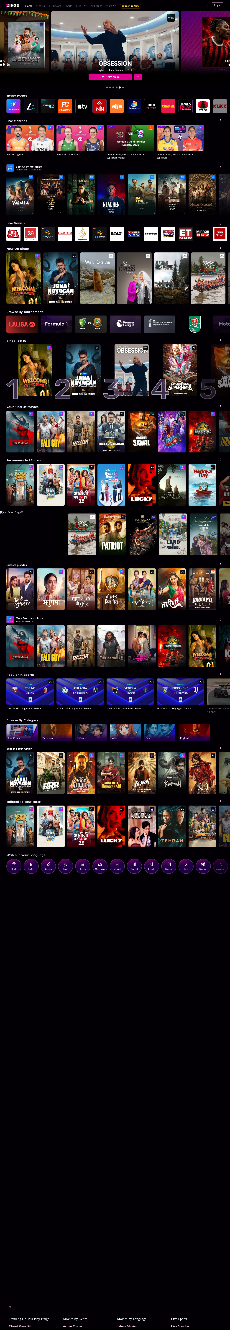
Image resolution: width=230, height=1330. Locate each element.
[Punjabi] (153, 873)
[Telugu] (84, 873)
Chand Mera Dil (20, 1326)
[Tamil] (67, 873)
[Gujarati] (170, 873)
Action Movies (72, 1326)
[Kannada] (50, 873)
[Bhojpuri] (205, 873)
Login (217, 5)
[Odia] (188, 873)
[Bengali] (136, 873)
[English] (33, 873)
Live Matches (180, 1326)
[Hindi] (15, 873)
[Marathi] (119, 873)
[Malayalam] (101, 873)
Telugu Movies (127, 1326)
